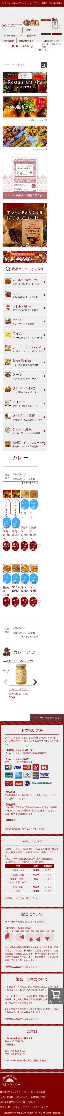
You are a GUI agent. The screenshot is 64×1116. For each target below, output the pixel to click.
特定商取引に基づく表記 (22, 1102)
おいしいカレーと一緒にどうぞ (27, 349)
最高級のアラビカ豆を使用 (29, 444)
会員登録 (35, 1097)
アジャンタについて (13, 35)
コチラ (25, 829)
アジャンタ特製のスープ (24, 376)
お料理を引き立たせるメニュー (27, 417)
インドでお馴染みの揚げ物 (25, 362)
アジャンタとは (15, 1092)
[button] (5, 682)
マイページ (28, 1107)
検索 (44, 65)
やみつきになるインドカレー (26, 295)
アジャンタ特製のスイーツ (25, 403)
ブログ (44, 1097)
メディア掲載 (6, 1097)
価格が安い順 (19, 474)
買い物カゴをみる (20, 46)
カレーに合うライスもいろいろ (27, 335)
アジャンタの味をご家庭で (25, 308)
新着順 (31, 479)
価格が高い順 (19, 479)
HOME (28, 30)
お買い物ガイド (26, 41)
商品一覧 (31, 35)
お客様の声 (9, 41)
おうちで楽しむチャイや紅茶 (26, 431)
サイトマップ (43, 15)
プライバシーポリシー (11, 1107)
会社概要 (58, 15)
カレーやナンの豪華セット (25, 321)
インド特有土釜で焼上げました (27, 390)
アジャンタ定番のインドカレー (29, 282)
